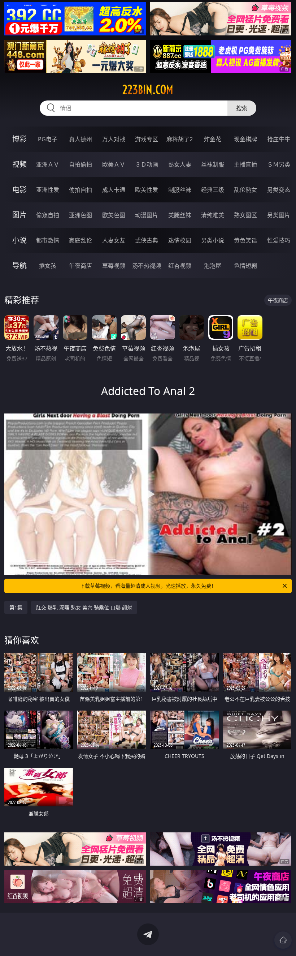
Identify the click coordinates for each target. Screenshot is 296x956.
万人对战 (113, 139)
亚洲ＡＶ (47, 164)
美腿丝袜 (179, 215)
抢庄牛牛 (278, 139)
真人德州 (80, 139)
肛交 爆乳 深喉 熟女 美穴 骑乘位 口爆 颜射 (84, 607)
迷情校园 (179, 240)
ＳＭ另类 (278, 164)
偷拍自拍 (80, 190)
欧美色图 (113, 215)
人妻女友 (113, 240)
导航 (19, 265)
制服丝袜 (179, 190)
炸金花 (212, 139)
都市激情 (47, 240)
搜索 (242, 108)
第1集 (15, 607)
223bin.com (147, 89)
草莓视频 (113, 266)
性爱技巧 (278, 240)
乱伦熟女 (245, 190)
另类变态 (278, 190)
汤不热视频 (146, 266)
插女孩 (47, 266)
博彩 (19, 139)
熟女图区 (245, 215)
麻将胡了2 (179, 139)
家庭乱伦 (80, 240)
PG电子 (47, 139)
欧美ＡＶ (113, 164)
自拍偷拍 (80, 164)
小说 (19, 240)
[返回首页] (283, 940)
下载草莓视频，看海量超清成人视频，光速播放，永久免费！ (148, 585)
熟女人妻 (179, 164)
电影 (19, 189)
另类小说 (212, 240)
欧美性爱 (146, 190)
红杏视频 (179, 266)
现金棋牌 (245, 139)
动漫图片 (146, 215)
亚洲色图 (80, 215)
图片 (19, 215)
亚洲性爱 (47, 190)
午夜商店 (80, 266)
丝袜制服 (212, 164)
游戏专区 (146, 139)
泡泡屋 (212, 266)
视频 (19, 164)
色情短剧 (245, 266)
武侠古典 (146, 240)
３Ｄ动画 (146, 164)
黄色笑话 (245, 240)
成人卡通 (113, 190)
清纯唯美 (212, 215)
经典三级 (212, 190)
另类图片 (278, 215)
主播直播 (245, 164)
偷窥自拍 (47, 215)
